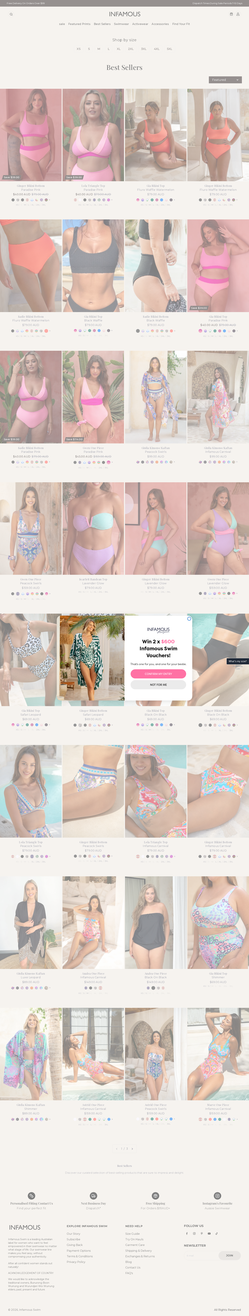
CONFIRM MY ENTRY (158, 674)
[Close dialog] (189, 618)
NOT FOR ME (158, 685)
